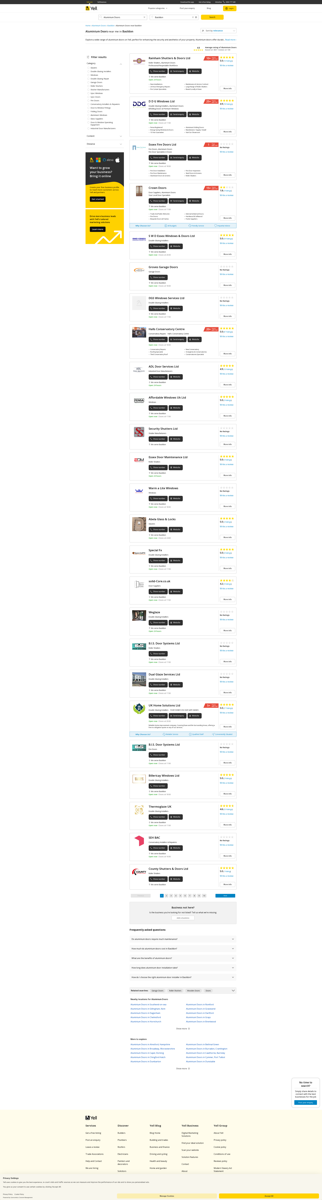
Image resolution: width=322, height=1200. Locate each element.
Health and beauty (158, 1161)
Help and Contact (94, 1161)
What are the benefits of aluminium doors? (152, 958)
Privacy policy (220, 1140)
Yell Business (101, 2)
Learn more (97, 229)
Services (91, 1125)
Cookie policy (220, 1147)
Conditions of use (222, 1154)
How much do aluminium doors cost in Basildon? (154, 948)
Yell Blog (155, 1125)
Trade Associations (95, 1154)
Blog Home (155, 1133)
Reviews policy (220, 1161)
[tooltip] (196, 17)
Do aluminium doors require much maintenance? (154, 939)
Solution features (190, 1157)
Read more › (230, 39)
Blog (209, 8)
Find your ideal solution (193, 1143)
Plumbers (122, 1140)
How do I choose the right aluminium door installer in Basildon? (161, 977)
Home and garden (158, 1168)
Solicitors (122, 1171)
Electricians (123, 1154)
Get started (98, 199)
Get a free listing (204, 2)
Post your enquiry (187, 8)
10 (204, 896)
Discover (123, 1125)
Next (225, 896)
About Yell (218, 1133)
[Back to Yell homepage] (92, 8)
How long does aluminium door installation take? (155, 967)
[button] (144, 17)
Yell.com (90, 2)
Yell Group (220, 1125)
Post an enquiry (93, 1140)
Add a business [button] (183, 918)
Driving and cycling (158, 1154)
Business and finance (160, 1147)
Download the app (187, 2)
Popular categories (156, 8)
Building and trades (159, 1140)
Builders (121, 1133)
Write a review (226, 65)
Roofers (121, 1147)
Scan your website (190, 1150)
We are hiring (92, 1168)
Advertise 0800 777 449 (225, 2)
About (184, 1171)
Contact (185, 1164)
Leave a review (92, 1147)
